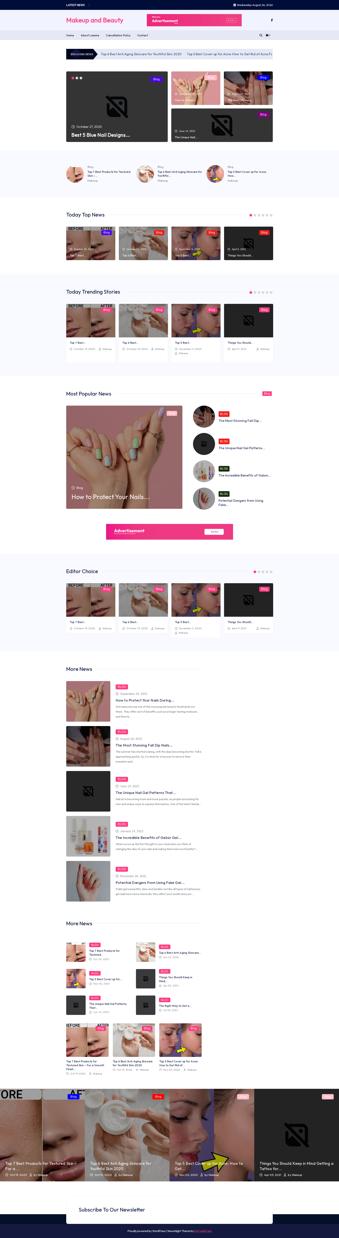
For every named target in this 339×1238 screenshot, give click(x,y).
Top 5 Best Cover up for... (105, 979)
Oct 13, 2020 (171, 957)
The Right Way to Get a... (175, 1006)
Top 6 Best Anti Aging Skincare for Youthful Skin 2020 (99, 54)
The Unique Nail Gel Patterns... (242, 448)
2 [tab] (77, 78)
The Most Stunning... (240, 100)
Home (70, 35)
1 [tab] (73, 78)
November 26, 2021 (133, 876)
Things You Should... (240, 255)
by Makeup (41, 1175)
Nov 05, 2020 (101, 983)
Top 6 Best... (130, 255)
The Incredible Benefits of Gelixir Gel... (149, 837)
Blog (156, 79)
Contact (142, 35)
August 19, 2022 (131, 738)
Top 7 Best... (78, 255)
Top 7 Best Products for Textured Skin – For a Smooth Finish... (85, 1065)
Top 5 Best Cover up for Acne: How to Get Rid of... (178, 1063)
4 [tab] (263, 215)
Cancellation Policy (118, 35)
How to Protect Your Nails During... (145, 700)
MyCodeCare (203, 1231)
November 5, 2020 (190, 349)
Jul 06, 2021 (170, 1010)
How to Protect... (186, 100)
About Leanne (90, 35)
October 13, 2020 (137, 349)
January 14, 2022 (131, 831)
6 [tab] (271, 215)
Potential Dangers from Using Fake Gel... (150, 882)
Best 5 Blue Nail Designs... (101, 135)
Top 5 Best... (183, 255)
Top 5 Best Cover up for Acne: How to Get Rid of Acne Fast (189, 54)
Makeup (92, 180)
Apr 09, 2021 (171, 985)
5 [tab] (267, 215)
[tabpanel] (117, 106)
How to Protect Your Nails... (111, 497)
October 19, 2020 (84, 349)
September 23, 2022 (133, 693)
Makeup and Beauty (95, 20)
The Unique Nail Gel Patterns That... (146, 792)
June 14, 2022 (129, 786)
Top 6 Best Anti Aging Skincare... (180, 952)
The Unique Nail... (186, 137)
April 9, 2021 (239, 349)
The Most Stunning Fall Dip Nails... (144, 745)
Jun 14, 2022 (101, 1012)
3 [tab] (81, 78)
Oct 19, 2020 (101, 959)
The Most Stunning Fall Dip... (240, 421)
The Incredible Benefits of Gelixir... (245, 475)
